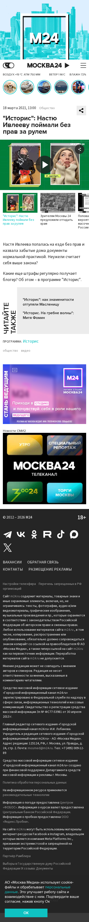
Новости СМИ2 (14, 431)
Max (74, 534)
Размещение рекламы (50, 569)
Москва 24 (44, 65)
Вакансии (12, 562)
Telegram (7, 534)
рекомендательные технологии (26, 795)
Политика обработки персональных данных (34, 782)
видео (25, 350)
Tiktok (61, 534)
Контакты (13, 569)
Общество (47, 108)
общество (10, 350)
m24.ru (15, 596)
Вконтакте (21, 534)
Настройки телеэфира (19, 584)
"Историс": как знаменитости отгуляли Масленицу (48, 302)
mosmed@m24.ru (40, 748)
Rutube (47, 534)
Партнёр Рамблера (17, 856)
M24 (29, 517)
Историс (30, 341)
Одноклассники (34, 534)
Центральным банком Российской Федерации (36, 812)
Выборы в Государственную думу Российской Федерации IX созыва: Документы (37, 866)
